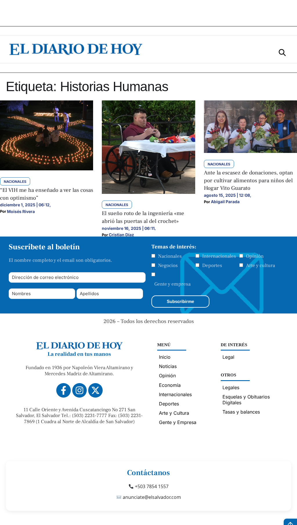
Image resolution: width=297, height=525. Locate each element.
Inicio (165, 357)
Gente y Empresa (177, 422)
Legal (228, 357)
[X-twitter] (95, 390)
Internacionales (219, 256)
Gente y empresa (172, 284)
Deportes (212, 265)
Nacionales (170, 256)
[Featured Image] (46, 168)
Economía (170, 385)
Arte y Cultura (174, 413)
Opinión (255, 256)
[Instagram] (79, 390)
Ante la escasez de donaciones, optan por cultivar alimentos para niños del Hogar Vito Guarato (248, 180)
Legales (230, 387)
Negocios (168, 265)
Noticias (168, 366)
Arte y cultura (260, 265)
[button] (282, 52)
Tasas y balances (241, 412)
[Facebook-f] (63, 390)
